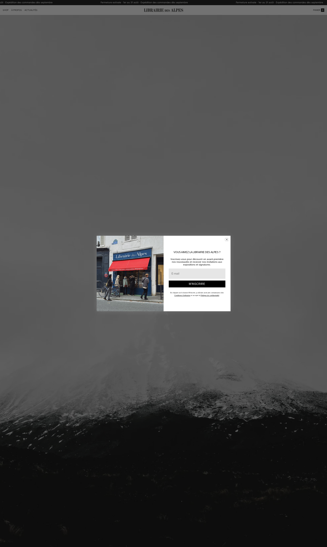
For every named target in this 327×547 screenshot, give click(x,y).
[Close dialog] (227, 239)
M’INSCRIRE (197, 283)
